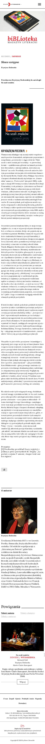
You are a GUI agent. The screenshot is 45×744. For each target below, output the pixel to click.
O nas (5, 699)
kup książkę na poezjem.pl (13, 151)
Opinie (18, 699)
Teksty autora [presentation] (7, 613)
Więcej (23, 682)
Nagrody (38, 699)
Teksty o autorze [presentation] (8, 616)
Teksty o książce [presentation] (28, 613)
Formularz (22, 703)
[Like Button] (4, 469)
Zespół (11, 699)
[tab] (7, 613)
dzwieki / (22, 657)
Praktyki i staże (28, 699)
